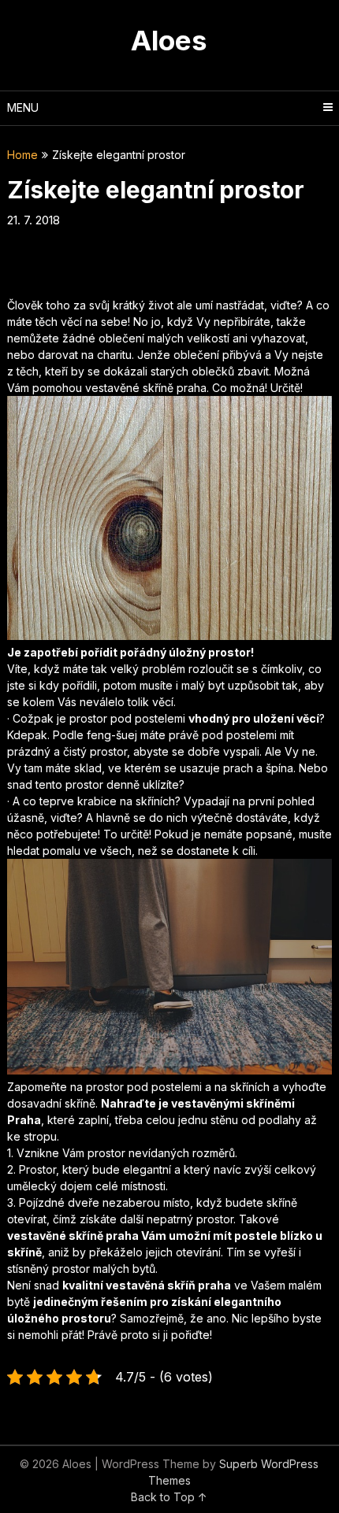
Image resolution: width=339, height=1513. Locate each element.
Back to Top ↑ (169, 1497)
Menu (23, 107)
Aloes (169, 40)
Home (22, 154)
